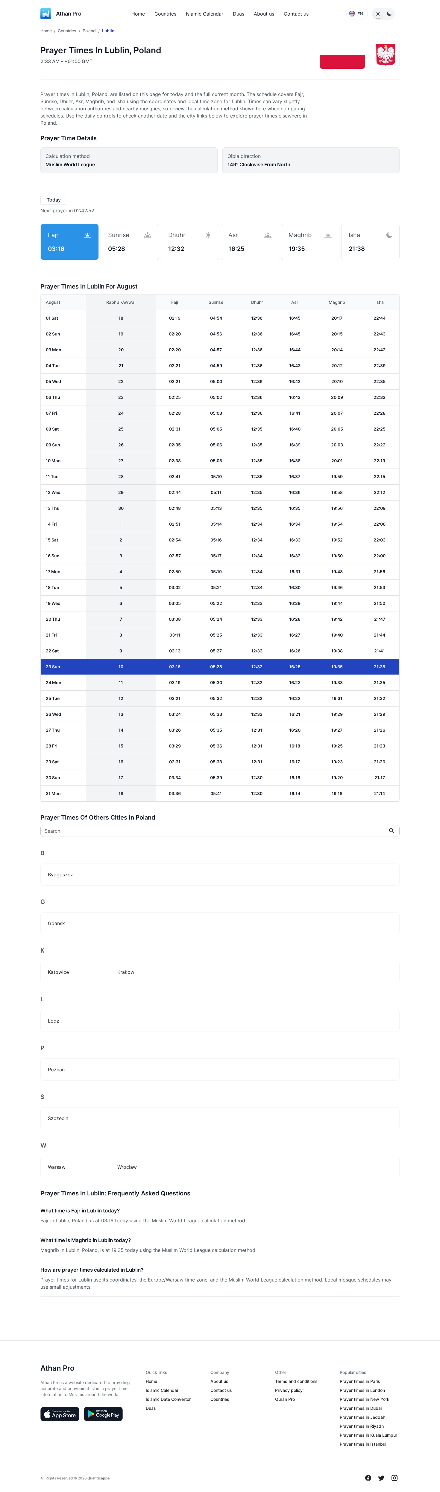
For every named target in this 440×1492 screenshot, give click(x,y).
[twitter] (381, 1478)
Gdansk (56, 923)
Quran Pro (285, 1399)
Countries (165, 14)
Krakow (125, 972)
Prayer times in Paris (360, 1381)
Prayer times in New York (364, 1399)
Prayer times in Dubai (361, 1408)
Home (138, 14)
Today (54, 200)
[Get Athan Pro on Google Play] (103, 1413)
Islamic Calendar (204, 14)
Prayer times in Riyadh (362, 1426)
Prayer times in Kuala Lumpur (368, 1435)
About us (264, 14)
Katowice (58, 972)
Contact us (296, 14)
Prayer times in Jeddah (362, 1417)
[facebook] (368, 1478)
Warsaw (57, 1167)
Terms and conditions (296, 1381)
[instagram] (394, 1478)
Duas (238, 14)
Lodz (53, 1021)
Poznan (56, 1070)
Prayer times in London (362, 1390)
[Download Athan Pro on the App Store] (59, 1413)
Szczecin (58, 1118)
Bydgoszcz (60, 875)
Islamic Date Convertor (168, 1399)
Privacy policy (289, 1390)
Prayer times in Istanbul (363, 1444)
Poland (89, 30)
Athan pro (68, 13)
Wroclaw (127, 1167)
